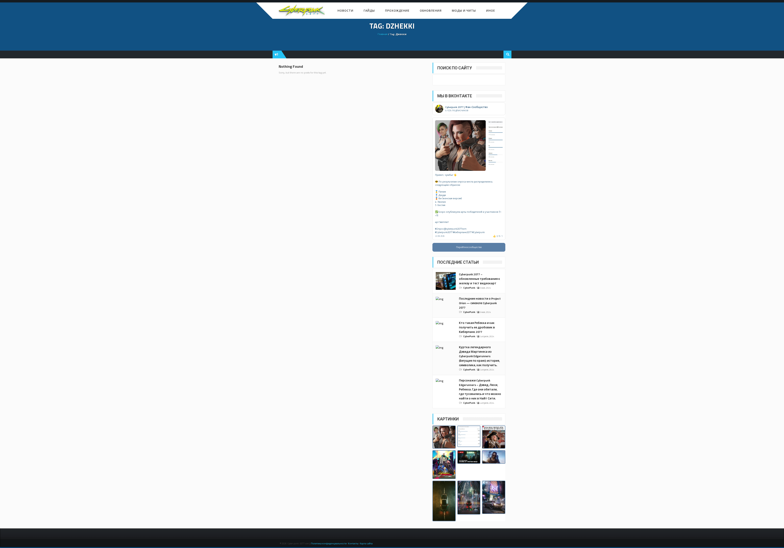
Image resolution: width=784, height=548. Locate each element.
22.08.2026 (439, 236)
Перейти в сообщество (469, 247)
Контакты (353, 543)
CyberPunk (469, 288)
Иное (490, 10)
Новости (345, 10)
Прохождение (397, 10)
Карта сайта (366, 543)
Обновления (431, 10)
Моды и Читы (464, 10)
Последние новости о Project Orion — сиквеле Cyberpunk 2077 (480, 303)
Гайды (369, 10)
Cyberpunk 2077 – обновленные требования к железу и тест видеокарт (479, 278)
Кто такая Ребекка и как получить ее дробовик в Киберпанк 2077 (477, 327)
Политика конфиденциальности (329, 543)
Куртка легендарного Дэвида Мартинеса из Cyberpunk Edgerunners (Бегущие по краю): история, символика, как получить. (479, 356)
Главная (383, 34)
